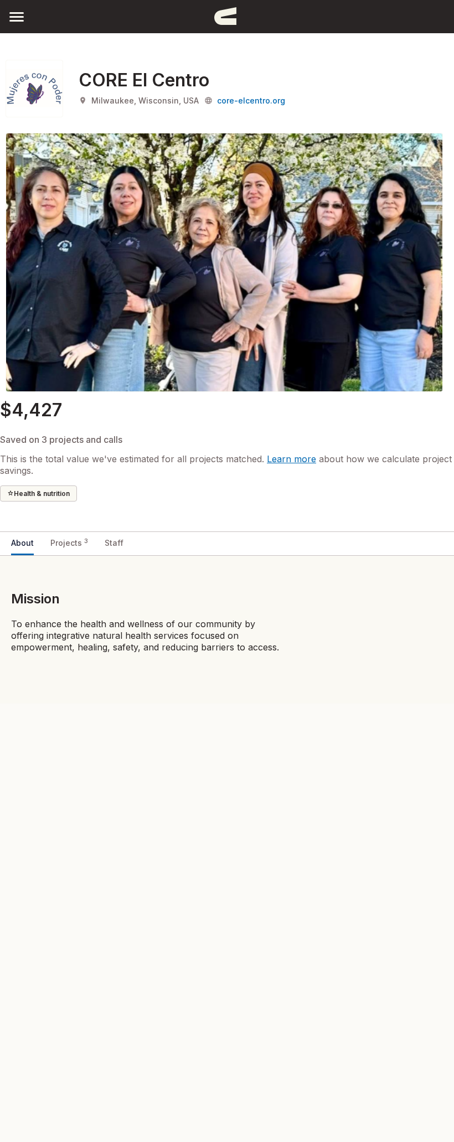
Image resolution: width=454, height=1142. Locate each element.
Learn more (291, 458)
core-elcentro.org (251, 100)
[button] (16, 16)
